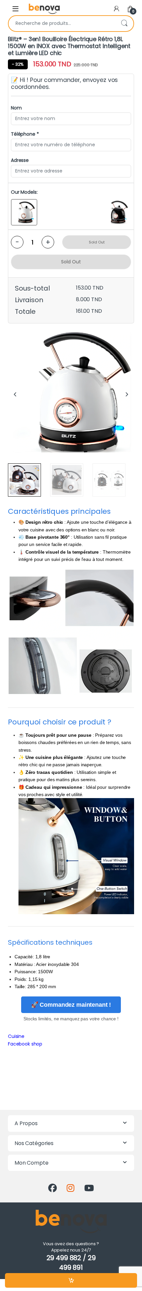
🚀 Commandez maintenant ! (71, 1004)
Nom (16, 108)
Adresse (20, 160)
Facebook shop (25, 1044)
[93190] (71, 1280)
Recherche (124, 23)
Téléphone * (25, 134)
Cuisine (16, 1036)
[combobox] (62, 23)
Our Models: (24, 192)
